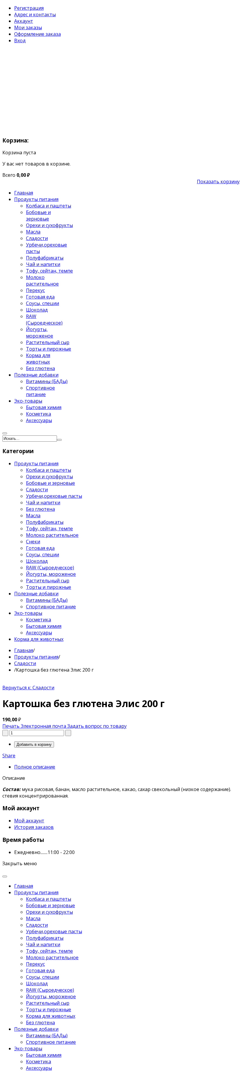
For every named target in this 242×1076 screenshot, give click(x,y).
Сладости (25, 663)
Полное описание (34, 767)
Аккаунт (23, 21)
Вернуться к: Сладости (28, 687)
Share (8, 755)
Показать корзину (218, 181)
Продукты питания (36, 657)
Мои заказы (28, 27)
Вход (20, 40)
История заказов (34, 827)
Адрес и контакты (35, 14)
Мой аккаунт (29, 820)
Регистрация (29, 8)
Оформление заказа (37, 34)
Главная (23, 650)
